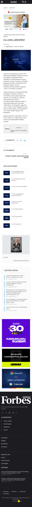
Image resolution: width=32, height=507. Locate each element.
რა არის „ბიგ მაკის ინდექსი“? (19, 186)
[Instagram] (6, 412)
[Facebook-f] (2, 412)
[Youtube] (9, 412)
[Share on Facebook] (17, 140)
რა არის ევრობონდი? (17, 209)
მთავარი (5, 7)
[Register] (26, 2)
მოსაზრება (4, 443)
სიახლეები (4, 437)
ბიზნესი (3, 440)
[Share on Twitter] (21, 140)
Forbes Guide (12, 7)
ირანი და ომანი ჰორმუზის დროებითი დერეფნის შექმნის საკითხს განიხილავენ (16, 283)
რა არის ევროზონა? (16, 216)
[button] (2, 2)
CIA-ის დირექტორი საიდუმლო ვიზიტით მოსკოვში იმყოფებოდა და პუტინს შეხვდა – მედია (16, 301)
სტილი (3, 457)
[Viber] (16, 412)
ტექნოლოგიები (5, 454)
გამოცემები (4, 463)
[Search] (23, 2)
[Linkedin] (13, 412)
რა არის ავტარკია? (16, 224)
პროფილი (4, 446)
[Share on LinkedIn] (25, 140)
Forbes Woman (5, 460)
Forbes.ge (6, 44)
